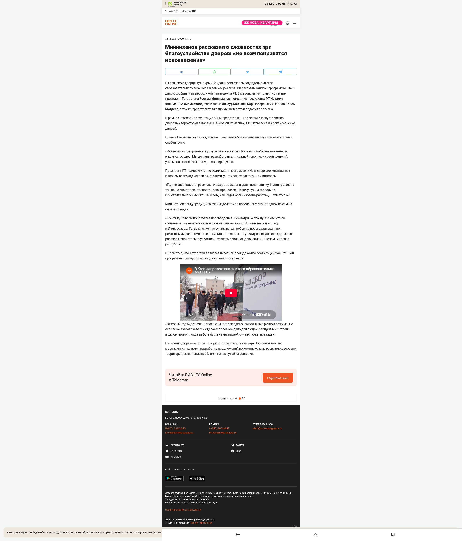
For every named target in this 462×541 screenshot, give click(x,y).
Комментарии (231, 398)
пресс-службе (203, 93)
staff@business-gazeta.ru (267, 428)
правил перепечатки (201, 523)
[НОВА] (261, 22)
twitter (240, 445)
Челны (169, 11)
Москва (186, 11)
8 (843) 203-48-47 (219, 428)
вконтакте (177, 445)
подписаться (277, 378)
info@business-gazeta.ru (179, 432)
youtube (175, 456)
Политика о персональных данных (183, 510)
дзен (239, 451)
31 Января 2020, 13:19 (178, 38)
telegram (176, 451)
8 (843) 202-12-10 (175, 428)
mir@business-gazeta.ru (223, 432)
